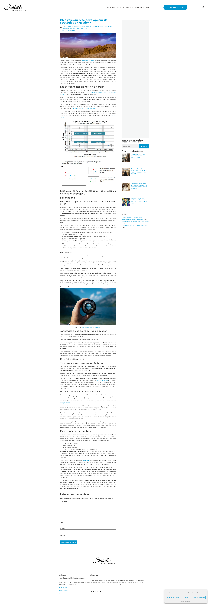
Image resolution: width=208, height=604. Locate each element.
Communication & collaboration (132, 217)
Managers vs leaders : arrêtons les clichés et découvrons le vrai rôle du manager (139, 201)
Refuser (186, 597)
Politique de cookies (185, 601)
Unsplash (98, 327)
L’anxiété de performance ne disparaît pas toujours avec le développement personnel (139, 171)
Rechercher (144, 146)
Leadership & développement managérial (98, 26)
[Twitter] (98, 591)
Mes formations (137, 7)
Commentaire (64, 501)
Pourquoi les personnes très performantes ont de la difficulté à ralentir (140, 155)
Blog (127, 7)
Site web (62, 535)
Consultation (63, 591)
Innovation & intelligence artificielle (73, 26)
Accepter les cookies (173, 597)
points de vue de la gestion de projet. (84, 108)
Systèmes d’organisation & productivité (74, 28)
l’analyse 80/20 (65, 403)
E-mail (62, 528)
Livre (123, 7)
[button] (203, 7)
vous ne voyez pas (102, 380)
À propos (108, 7)
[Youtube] (100, 591)
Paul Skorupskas (87, 327)
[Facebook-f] (93, 591)
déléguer (86, 460)
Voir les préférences (199, 597)
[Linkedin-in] (91, 591)
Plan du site (63, 587)
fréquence (102, 413)
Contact (148, 7)
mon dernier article (88, 60)
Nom (62, 522)
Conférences (116, 7)
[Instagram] (96, 591)
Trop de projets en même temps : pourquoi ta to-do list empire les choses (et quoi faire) (139, 186)
